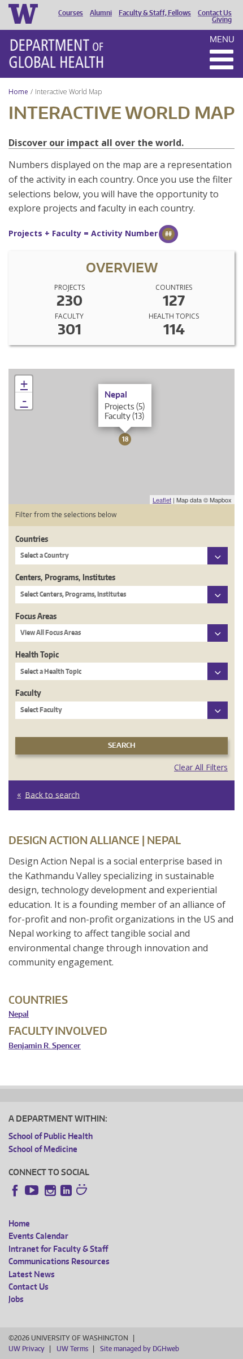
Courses (70, 13)
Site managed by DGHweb (139, 1348)
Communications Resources (59, 1261)
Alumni (101, 13)
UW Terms (72, 1348)
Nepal (18, 1014)
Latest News (31, 1274)
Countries (31, 539)
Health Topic (37, 654)
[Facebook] (15, 1190)
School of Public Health (50, 1136)
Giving (222, 19)
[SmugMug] (83, 1191)
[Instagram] (50, 1190)
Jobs (16, 1299)
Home (18, 91)
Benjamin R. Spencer (44, 1046)
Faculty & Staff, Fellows (155, 13)
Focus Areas (36, 616)
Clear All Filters (201, 767)
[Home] (56, 53)
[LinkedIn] (66, 1190)
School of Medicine (42, 1149)
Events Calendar (38, 1236)
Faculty (28, 693)
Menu (222, 39)
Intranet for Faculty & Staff (58, 1249)
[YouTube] (32, 1190)
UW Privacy (26, 1348)
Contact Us (215, 13)
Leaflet (162, 499)
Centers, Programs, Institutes (65, 577)
